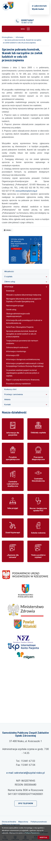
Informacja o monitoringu (16, 351)
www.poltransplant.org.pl (26, 191)
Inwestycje (10, 291)
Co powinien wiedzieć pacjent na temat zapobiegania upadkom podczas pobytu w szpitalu (22, 373)
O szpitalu (8, 276)
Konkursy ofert (10, 389)
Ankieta (7, 399)
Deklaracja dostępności (11, 825)
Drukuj (8, 230)
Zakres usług (9, 281)
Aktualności (9, 271)
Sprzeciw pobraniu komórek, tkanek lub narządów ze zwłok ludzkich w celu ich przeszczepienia (21, 334)
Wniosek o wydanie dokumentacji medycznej (23, 295)
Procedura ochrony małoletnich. (18, 384)
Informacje (8, 287)
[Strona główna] (8, 6)
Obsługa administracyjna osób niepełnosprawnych (18, 315)
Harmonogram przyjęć (15, 306)
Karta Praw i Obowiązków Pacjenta (19, 327)
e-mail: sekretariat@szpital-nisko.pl (25, 772)
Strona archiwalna (9, 822)
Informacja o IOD (12, 355)
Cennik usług (11, 310)
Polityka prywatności (39, 822)
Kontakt (7, 404)
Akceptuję (43, 837)
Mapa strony (23, 822)
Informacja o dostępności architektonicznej (23, 359)
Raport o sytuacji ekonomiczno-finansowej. (23, 380)
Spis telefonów (25, 803)
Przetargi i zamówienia (13, 394)
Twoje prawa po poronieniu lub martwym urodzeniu (22, 342)
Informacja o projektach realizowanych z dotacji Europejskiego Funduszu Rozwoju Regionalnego (25, 364)
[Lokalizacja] (25, 696)
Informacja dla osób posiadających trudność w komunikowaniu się (24, 321)
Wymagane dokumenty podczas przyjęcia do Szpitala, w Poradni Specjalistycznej (23, 300)
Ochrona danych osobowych (17, 347)
